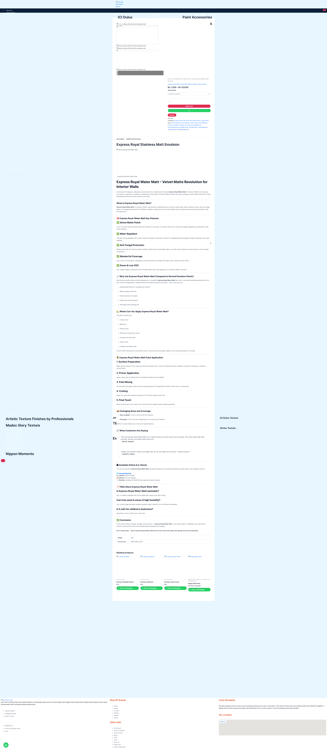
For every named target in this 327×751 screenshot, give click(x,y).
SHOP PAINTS (10, 13)
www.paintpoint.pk (125, 473)
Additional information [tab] (133, 139)
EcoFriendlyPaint (176, 123)
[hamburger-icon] (324, 10)
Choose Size (172, 90)
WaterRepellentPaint (183, 129)
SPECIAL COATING (12, 277)
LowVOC (170, 125)
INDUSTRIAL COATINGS (14, 168)
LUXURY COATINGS (12, 414)
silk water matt (189, 125)
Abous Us (9, 10)
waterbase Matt (172, 129)
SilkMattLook (197, 125)
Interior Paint (187, 79)
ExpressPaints (185, 123)
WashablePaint (203, 127)
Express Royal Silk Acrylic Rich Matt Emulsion (182, 84)
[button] (6, 745)
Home (169, 79)
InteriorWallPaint (202, 123)
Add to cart (189, 106)
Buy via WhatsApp (126, 588)
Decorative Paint (177, 79)
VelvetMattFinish (193, 127)
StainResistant (184, 127)
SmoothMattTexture (173, 127)
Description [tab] (120, 139)
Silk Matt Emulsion (179, 125)
